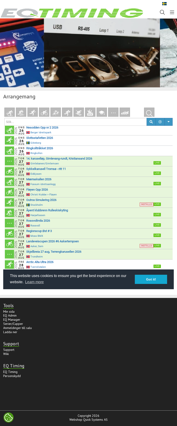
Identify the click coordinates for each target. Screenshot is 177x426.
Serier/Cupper (13, 324)
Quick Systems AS (95, 419)
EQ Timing (10, 372)
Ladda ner (10, 332)
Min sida (9, 311)
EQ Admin (10, 315)
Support (8, 350)
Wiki (6, 354)
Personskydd (12, 376)
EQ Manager (11, 319)
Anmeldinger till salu (17, 328)
